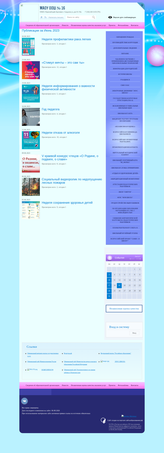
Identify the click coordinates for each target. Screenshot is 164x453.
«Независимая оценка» (125, 126)
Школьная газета (125, 113)
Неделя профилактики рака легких (66, 39)
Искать (93, 17)
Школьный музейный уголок (125, 233)
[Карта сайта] (45, 17)
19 (119, 285)
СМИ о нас (125, 85)
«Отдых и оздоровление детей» (125, 173)
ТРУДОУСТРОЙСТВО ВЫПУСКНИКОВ (125, 203)
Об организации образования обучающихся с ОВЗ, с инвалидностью (125, 211)
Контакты (134, 25)
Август (137, 256)
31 (109, 296)
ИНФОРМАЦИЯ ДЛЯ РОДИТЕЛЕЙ (125, 69)
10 (109, 280)
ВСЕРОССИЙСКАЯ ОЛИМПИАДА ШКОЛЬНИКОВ (125, 133)
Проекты (112, 25)
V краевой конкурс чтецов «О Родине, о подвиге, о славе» (70, 157)
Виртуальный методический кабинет (125, 154)
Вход (134, 333)
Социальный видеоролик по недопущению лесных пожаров (72, 181)
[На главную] (41, 17)
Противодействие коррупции (125, 42)
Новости (65, 25)
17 (109, 285)
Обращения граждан (125, 37)
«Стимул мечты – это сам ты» (63, 62)
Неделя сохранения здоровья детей (67, 202)
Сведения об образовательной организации (42, 25)
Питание (125, 54)
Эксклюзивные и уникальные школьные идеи (125, 107)
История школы (125, 74)
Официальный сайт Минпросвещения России (41, 361)
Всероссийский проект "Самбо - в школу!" (125, 240)
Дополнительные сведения (125, 48)
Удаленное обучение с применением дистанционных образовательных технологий (125, 61)
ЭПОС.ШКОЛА (120, 361)
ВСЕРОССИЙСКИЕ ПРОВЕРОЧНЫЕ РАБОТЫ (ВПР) (125, 141)
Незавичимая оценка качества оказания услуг (88, 25)
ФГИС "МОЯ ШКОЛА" (125, 197)
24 (109, 291)
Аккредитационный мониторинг (125, 179)
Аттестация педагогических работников (125, 185)
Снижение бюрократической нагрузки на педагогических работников (125, 220)
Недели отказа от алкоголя (61, 132)
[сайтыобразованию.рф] (141, 6)
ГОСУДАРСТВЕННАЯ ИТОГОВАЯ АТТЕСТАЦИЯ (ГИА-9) (125, 99)
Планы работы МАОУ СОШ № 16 (125, 228)
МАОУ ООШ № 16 (52, 8)
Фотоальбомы (123, 25)
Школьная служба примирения (125, 168)
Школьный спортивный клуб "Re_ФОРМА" (125, 161)
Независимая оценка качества (124, 308)
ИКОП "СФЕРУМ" (125, 192)
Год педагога (50, 109)
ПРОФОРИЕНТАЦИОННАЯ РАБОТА (125, 147)
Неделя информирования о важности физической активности (68, 87)
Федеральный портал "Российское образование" (116, 353)
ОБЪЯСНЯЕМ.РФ (47, 370)
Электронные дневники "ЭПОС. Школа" (125, 92)
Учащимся (125, 80)
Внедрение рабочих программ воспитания (125, 120)
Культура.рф (68, 353)
